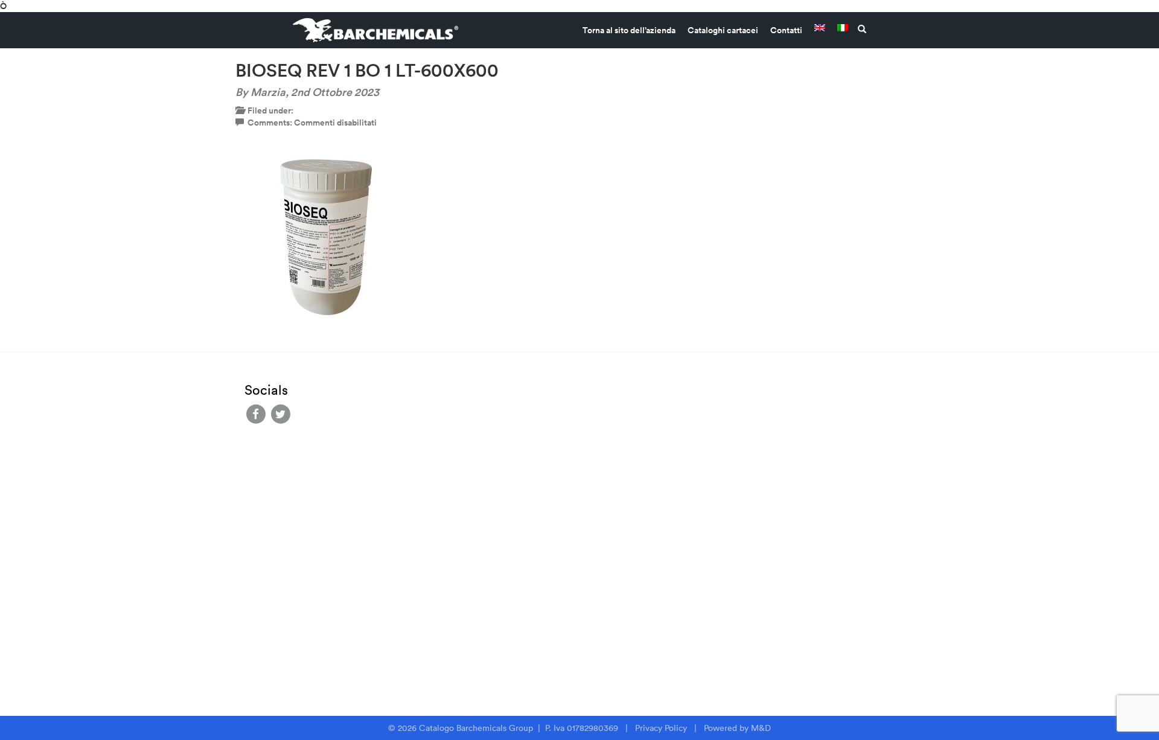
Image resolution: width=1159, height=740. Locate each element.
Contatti (786, 30)
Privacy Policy (661, 727)
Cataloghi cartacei (723, 30)
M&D (761, 727)
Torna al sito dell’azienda (629, 30)
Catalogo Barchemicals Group (477, 727)
